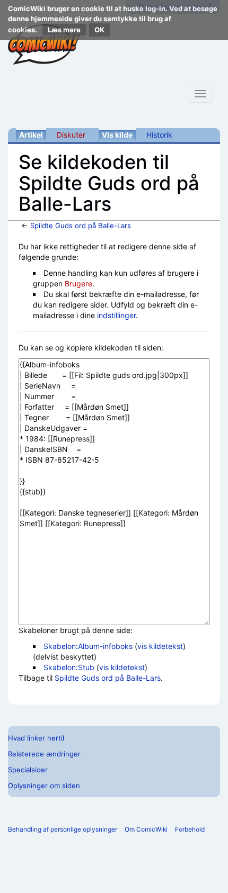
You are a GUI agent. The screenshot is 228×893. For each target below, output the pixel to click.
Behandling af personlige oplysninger (62, 829)
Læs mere (64, 29)
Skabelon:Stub (68, 667)
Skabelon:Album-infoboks (88, 646)
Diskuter (71, 134)
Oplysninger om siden (44, 785)
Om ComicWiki (146, 829)
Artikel (31, 134)
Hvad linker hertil (36, 738)
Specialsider (28, 769)
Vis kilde (117, 134)
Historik (159, 134)
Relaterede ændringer (44, 754)
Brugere (78, 283)
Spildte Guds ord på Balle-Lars (80, 225)
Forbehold (190, 829)
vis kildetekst (160, 646)
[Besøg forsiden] (44, 44)
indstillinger (116, 315)
